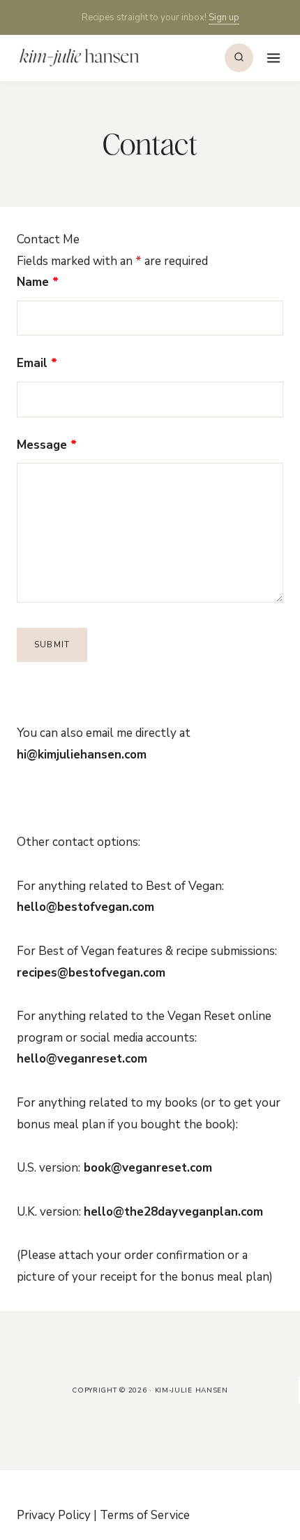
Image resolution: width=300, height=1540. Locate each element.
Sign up (224, 17)
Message (47, 445)
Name (38, 282)
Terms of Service (145, 1515)
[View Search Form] (239, 57)
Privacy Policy (54, 1515)
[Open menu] (271, 57)
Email (37, 363)
